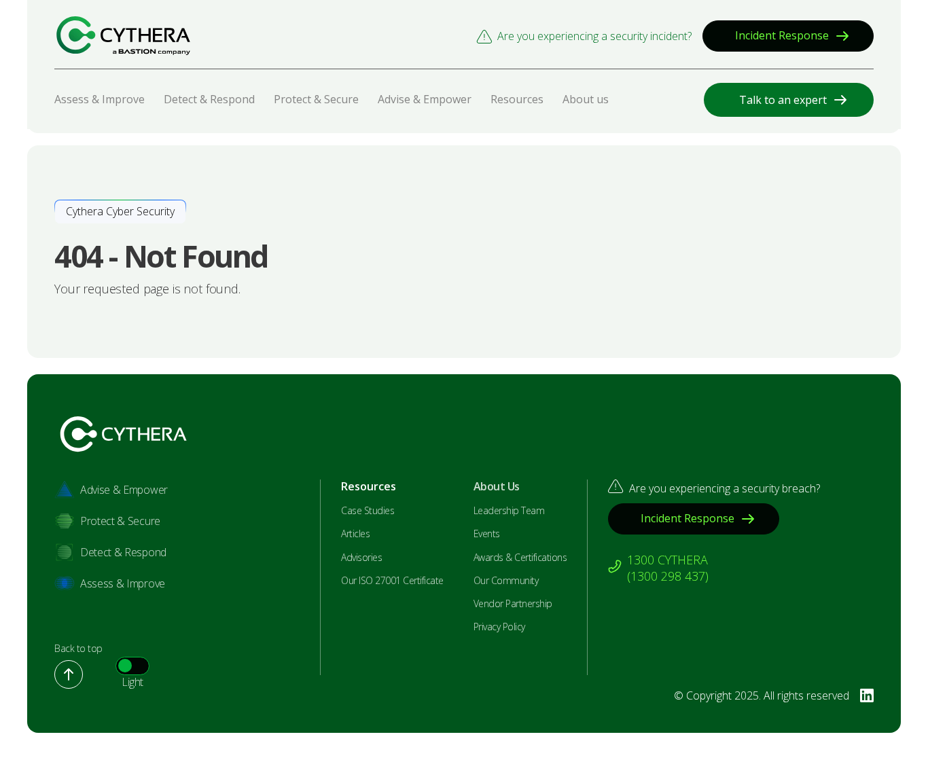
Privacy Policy (499, 627)
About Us (497, 486)
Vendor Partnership (513, 604)
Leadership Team (509, 511)
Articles (355, 534)
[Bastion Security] (123, 35)
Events (487, 534)
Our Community (506, 581)
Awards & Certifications (520, 557)
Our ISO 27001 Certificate (392, 581)
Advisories (361, 557)
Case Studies (367, 511)
